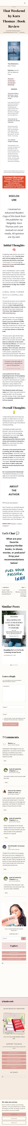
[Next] (23, 637)
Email (5, 714)
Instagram (5, 525)
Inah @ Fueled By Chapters (14, 30)
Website (13, 523)
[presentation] (14, 629)
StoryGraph (11, 83)
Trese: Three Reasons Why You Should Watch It (7, 591)
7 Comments (22, 32)
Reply (5, 760)
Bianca (10, 743)
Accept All (14, 1114)
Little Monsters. (11, 313)
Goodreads (11, 81)
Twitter (19, 523)
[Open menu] (24, 3)
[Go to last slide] (4, 637)
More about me (13, 934)
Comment (6, 686)
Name (5, 707)
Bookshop (11, 85)
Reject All (14, 1122)
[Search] (23, 938)
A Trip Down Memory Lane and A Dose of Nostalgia (21, 592)
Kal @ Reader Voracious (16, 846)
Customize (14, 1118)
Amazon (10, 79)
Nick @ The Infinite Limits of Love (14, 791)
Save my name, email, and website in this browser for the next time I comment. (14, 719)
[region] (14, 1113)
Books (14, 6)
